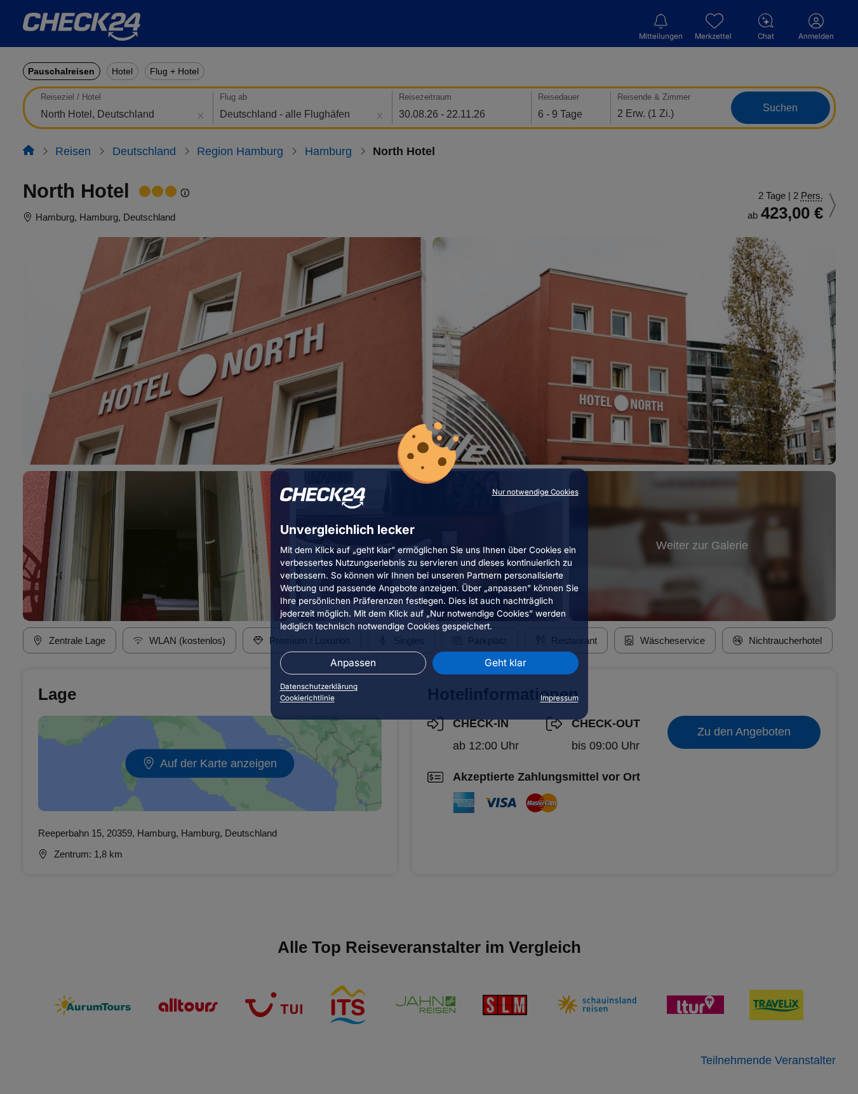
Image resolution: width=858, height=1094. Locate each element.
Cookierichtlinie (307, 698)
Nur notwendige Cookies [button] (535, 492)
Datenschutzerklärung (319, 686)
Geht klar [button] (505, 663)
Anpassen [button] (353, 663)
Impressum (559, 698)
